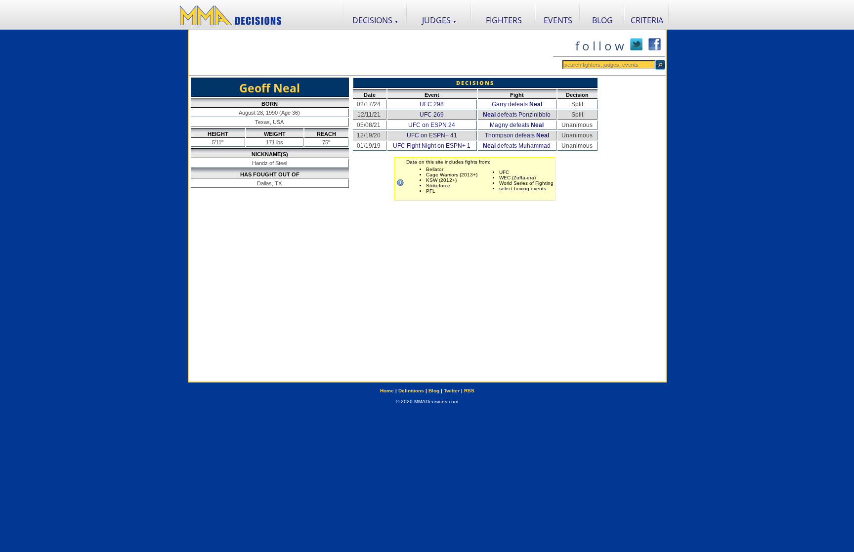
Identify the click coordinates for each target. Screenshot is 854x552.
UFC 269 (432, 114)
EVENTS (558, 20)
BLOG (602, 20)
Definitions (411, 390)
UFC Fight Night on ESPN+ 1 (431, 145)
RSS (469, 390)
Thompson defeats (517, 135)
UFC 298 (432, 104)
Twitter (452, 390)
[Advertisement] (371, 52)
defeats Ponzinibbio (517, 114)
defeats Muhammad (517, 145)
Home (387, 390)
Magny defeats (517, 125)
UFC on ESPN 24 (431, 125)
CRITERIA (647, 20)
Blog (433, 390)
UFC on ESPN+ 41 (432, 135)
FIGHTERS (504, 20)
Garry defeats (517, 104)
